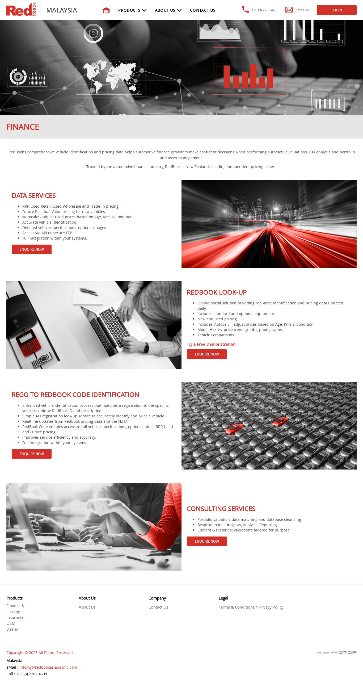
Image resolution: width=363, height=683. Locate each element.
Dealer (12, 629)
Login (336, 10)
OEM (10, 623)
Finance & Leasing (15, 608)
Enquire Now (32, 249)
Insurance (15, 617)
